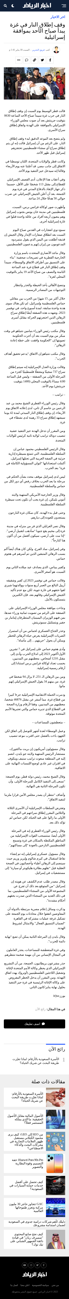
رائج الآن (40, 1009)
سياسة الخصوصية (40, 1285)
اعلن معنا (25, 1285)
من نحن (55, 1285)
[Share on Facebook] (50, 60)
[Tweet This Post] (42, 60)
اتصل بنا (14, 1285)
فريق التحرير (38, 50)
